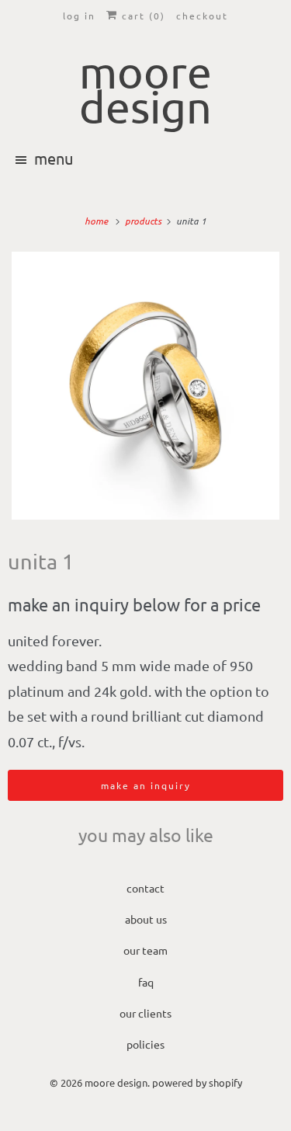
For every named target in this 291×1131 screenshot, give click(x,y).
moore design (116, 1082)
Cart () (141, 15)
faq (146, 982)
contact (145, 888)
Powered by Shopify (197, 1082)
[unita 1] (145, 386)
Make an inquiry (146, 785)
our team (145, 950)
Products (144, 220)
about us (146, 919)
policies (145, 1044)
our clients (145, 1013)
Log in (79, 15)
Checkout (202, 15)
